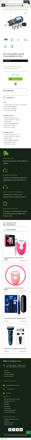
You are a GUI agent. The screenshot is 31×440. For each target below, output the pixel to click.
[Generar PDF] (15, 84)
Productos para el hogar (9, 412)
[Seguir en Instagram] (9, 429)
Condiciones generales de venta (11, 419)
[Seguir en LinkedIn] (21, 429)
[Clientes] (23, 5)
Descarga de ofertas (8, 376)
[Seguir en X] (17, 429)
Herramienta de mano (19, 9)
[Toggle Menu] (3, 5)
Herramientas (9, 9)
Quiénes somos (7, 372)
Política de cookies (8, 424)
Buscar (26, 1)
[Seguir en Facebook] (13, 429)
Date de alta (15, 68)
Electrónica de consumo (9, 401)
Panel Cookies (3, 439)
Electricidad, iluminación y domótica (12, 399)
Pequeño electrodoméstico (10, 410)
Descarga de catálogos (9, 374)
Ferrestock (17, 75)
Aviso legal (6, 421)
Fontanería (6, 404)
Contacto (6, 370)
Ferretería (6, 402)
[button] (25, 13)
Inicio (4, 9)
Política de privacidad (8, 423)
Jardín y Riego (7, 408)
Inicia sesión (6, 66)
